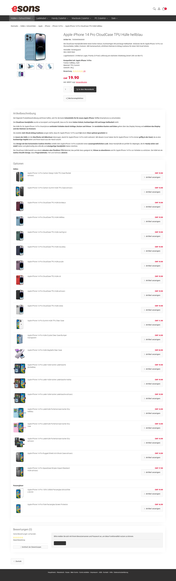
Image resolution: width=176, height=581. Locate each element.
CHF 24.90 (159, 350)
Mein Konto (74, 572)
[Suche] (154, 9)
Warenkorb (60, 572)
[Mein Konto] (159, 9)
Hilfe (111, 572)
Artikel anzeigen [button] (152, 177)
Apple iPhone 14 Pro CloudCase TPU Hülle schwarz (46, 291)
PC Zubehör (100, 18)
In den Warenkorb (86, 89)
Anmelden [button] (61, 543)
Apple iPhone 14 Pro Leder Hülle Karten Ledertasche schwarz (50, 394)
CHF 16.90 (159, 504)
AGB (100, 572)
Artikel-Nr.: (67, 39)
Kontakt (105, 572)
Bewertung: (67, 71)
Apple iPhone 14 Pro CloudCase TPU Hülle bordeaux (47, 203)
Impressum (94, 572)
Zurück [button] (18, 561)
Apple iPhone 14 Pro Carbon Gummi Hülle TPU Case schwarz (50, 188)
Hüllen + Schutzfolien (21, 18)
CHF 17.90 (159, 468)
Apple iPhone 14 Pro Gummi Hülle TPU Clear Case (46, 321)
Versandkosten (81, 82)
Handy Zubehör (59, 18)
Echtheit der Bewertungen (31, 547)
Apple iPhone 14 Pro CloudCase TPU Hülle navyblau (47, 247)
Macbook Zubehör (80, 18)
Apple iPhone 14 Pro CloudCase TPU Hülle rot (44, 276)
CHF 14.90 (159, 188)
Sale (113, 18)
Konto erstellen (84, 572)
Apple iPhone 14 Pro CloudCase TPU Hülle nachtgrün (47, 232)
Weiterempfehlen (75, 98)
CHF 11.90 (159, 321)
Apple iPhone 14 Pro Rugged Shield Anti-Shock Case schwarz (50, 453)
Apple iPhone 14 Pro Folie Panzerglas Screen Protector (48, 504)
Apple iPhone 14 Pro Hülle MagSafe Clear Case (45, 350)
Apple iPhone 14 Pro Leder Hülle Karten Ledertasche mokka (49, 380)
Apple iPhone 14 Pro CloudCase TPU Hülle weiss (45, 306)
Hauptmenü (52, 572)
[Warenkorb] (163, 9)
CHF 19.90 (159, 173)
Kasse (67, 572)
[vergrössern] (35, 47)
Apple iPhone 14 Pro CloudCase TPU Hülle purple (45, 262)
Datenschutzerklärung (121, 572)
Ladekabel (41, 18)
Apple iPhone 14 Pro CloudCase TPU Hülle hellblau (46, 217)
